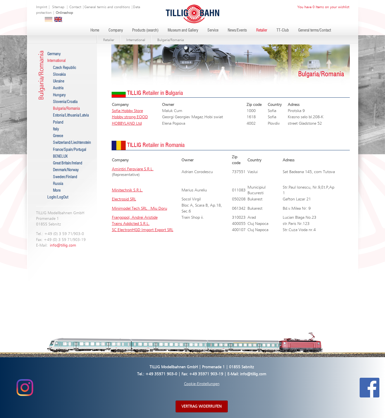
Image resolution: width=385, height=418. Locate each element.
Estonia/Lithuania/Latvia (70, 115)
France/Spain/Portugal (69, 150)
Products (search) (145, 30)
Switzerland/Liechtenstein (70, 143)
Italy (56, 129)
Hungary (59, 95)
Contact (75, 7)
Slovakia (59, 75)
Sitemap (58, 7)
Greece (58, 136)
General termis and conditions (107, 7)
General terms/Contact (314, 30)
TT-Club (282, 30)
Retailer (261, 30)
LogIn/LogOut (57, 197)
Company (116, 30)
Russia (58, 184)
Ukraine (58, 81)
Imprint (41, 7)
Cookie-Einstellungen (202, 384)
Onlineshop (64, 13)
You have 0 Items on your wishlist (323, 7)
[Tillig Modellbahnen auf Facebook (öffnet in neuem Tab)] (369, 388)
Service (212, 30)
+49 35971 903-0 (161, 374)
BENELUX (60, 156)
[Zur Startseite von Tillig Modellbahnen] (192, 14)
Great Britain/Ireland (67, 163)
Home (94, 30)
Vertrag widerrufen (202, 406)
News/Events (237, 30)
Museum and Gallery (183, 30)
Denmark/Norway (66, 170)
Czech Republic (64, 68)
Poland (58, 122)
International (135, 40)
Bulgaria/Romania (170, 40)
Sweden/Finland (65, 177)
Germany (54, 54)
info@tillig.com (63, 245)
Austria (58, 88)
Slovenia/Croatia (65, 102)
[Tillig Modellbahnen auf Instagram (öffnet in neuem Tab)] (25, 388)
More (57, 191)
